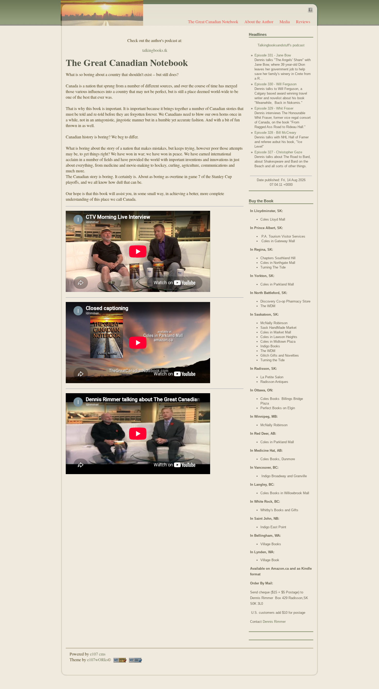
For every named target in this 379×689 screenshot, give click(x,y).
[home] (102, 12)
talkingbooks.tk (154, 50)
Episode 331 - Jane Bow (272, 55)
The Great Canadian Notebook (213, 21)
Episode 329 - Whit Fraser (273, 108)
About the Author (258, 21)
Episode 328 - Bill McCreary (275, 133)
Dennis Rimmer (274, 622)
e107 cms (97, 654)
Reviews (303, 21)
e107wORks (97, 659)
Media (284, 21)
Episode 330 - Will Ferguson (275, 84)
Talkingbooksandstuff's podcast (281, 45)
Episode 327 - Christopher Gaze (278, 152)
